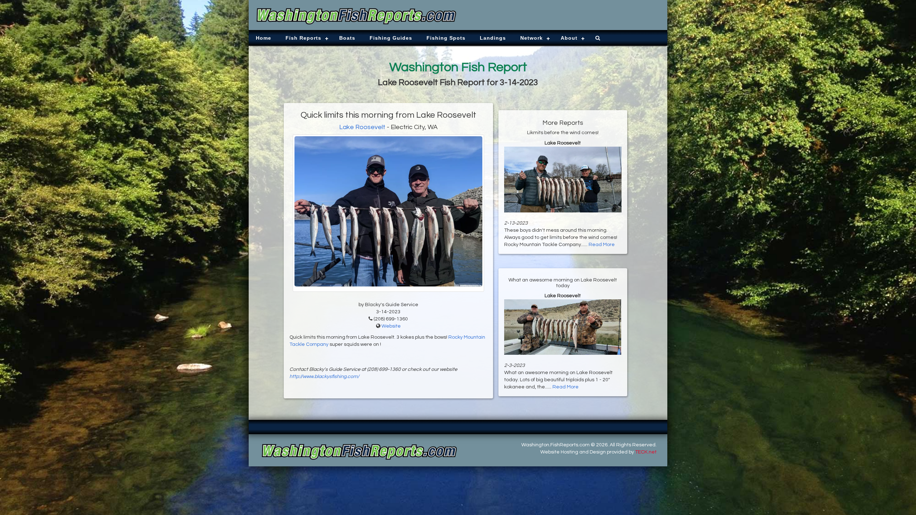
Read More (602, 244)
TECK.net (646, 452)
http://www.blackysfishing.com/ (324, 376)
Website (391, 326)
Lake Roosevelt (362, 127)
